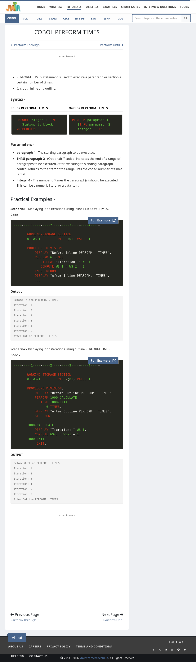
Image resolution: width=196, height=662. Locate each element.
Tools (184, 7)
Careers (35, 646)
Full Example (102, 220)
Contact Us (38, 656)
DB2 (39, 18)
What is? (55, 7)
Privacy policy (58, 646)
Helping (17, 656)
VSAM (53, 18)
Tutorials (74, 7)
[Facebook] (153, 649)
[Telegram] (178, 649)
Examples (110, 7)
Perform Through (26, 45)
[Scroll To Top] (189, 657)
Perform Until (110, 45)
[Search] (185, 18)
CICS (66, 18)
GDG (121, 18)
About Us (15, 646)
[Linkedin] (166, 649)
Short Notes (130, 7)
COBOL (12, 18)
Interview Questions (160, 7)
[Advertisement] (67, 66)
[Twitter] (159, 649)
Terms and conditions (94, 646)
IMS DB (80, 18)
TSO (93, 18)
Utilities (92, 7)
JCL (25, 18)
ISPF (107, 18)
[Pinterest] (185, 649)
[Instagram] (172, 649)
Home (41, 7)
